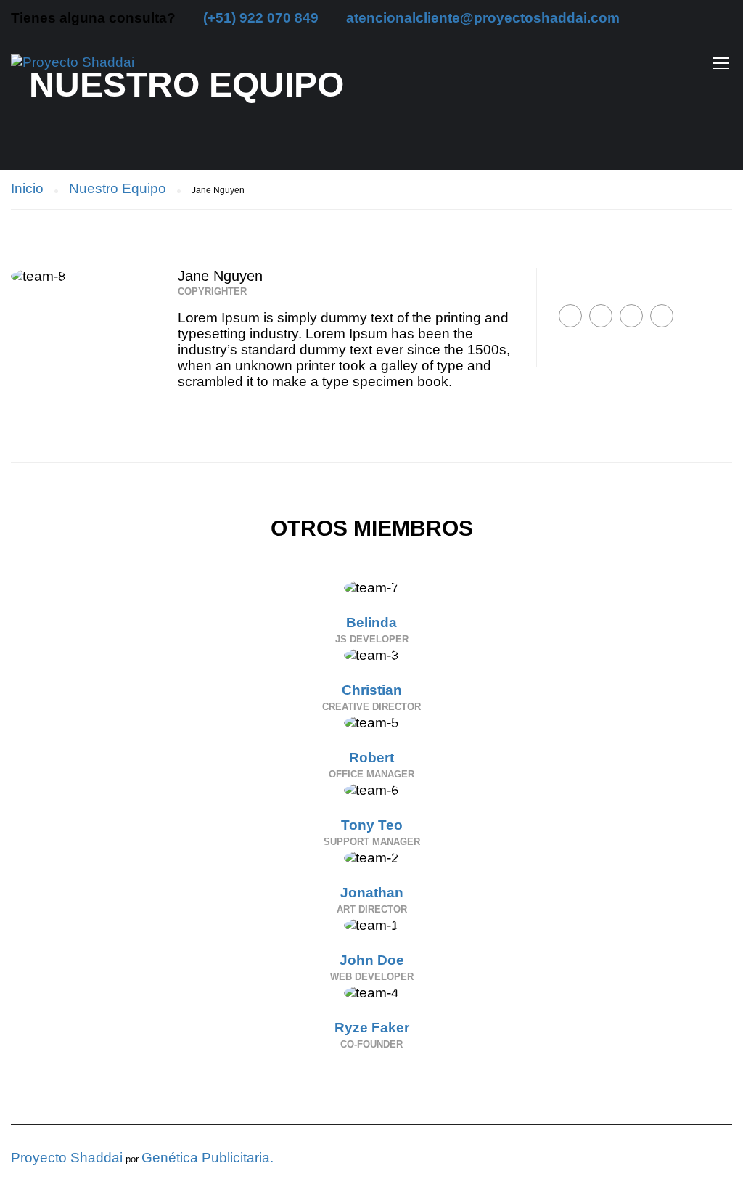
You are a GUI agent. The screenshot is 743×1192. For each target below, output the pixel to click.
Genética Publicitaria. (207, 1157)
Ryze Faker (371, 1027)
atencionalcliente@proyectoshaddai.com (483, 17)
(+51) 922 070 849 (261, 17)
